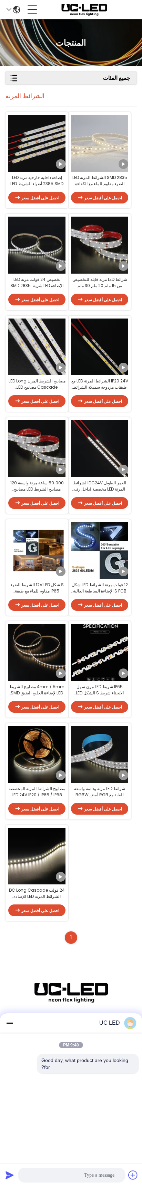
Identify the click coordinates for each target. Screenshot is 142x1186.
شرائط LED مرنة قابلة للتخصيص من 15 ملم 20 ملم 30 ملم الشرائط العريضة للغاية (99, 282)
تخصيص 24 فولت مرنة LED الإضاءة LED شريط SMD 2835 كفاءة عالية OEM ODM (36, 282)
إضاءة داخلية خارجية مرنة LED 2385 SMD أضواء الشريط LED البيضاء (36, 180)
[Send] (9, 1175)
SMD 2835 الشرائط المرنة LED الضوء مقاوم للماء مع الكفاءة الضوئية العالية (99, 180)
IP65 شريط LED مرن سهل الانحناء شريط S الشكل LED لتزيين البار (100, 690)
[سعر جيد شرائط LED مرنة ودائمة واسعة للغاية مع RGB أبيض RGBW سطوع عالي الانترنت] (99, 754)
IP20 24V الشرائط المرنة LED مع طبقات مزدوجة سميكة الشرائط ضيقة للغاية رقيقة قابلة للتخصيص (99, 384)
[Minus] (10, 1023)
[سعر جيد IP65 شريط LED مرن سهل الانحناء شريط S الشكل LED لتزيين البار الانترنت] (99, 652)
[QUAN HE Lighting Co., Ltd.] (84, 9)
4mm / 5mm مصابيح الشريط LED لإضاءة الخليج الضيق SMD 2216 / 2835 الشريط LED (36, 690)
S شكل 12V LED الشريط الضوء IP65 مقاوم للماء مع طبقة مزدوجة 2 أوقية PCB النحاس (37, 588)
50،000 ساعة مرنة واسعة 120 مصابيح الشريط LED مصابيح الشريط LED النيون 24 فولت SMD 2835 (37, 486)
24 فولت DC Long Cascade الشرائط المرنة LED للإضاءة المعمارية (37, 893)
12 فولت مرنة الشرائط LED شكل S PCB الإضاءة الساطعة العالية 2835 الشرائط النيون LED (100, 588)
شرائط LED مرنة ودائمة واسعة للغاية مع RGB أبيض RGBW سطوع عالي (99, 792)
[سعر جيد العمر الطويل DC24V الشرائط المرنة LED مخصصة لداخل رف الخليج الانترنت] (99, 448)
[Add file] (133, 1175)
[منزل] (71, 1001)
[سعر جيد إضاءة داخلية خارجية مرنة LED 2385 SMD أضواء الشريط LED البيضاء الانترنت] (36, 143)
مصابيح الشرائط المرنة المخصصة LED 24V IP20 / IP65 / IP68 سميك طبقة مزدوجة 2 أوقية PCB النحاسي (37, 792)
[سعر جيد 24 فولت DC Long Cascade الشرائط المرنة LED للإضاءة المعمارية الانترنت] (36, 856)
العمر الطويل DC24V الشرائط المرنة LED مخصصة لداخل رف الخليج (99, 486)
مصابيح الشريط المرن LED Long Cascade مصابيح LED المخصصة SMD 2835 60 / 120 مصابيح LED (37, 384)
